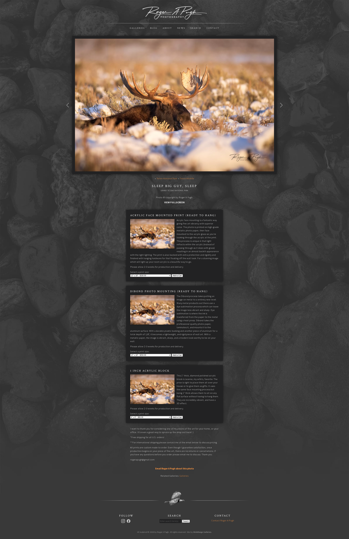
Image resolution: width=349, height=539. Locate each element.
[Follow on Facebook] (129, 520)
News (181, 28)
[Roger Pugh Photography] (174, 17)
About (167, 28)
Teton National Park (167, 178)
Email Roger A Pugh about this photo (174, 468)
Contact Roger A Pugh (222, 520)
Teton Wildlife (187, 178)
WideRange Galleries (202, 532)
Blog (153, 28)
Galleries (137, 28)
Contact (213, 28)
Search (195, 28)
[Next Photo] (280, 111)
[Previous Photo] (68, 111)
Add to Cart (177, 276)
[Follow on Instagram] (123, 520)
